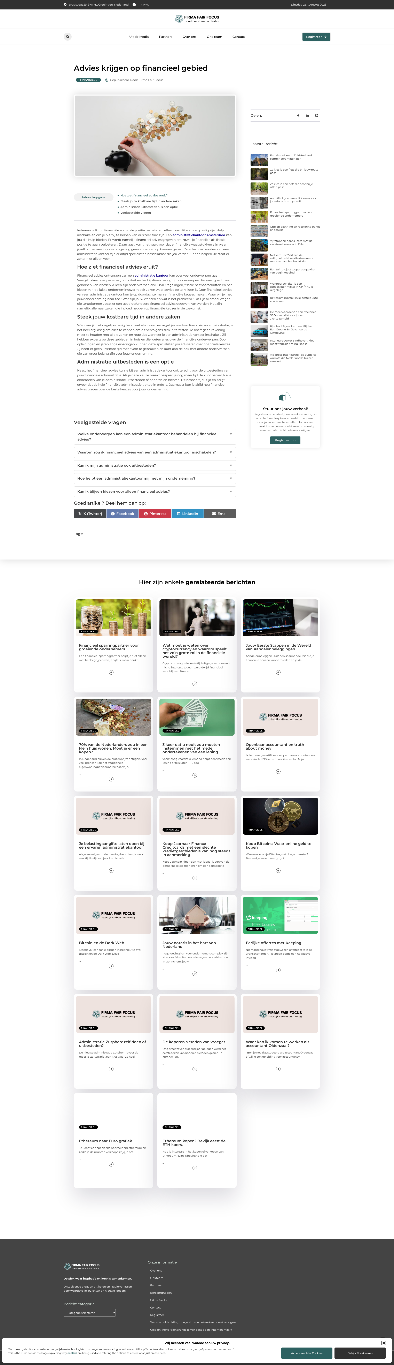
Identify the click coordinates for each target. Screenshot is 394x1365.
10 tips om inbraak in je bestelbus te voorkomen (294, 299)
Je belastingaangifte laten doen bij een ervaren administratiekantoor (111, 845)
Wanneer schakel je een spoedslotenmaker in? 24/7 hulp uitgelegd (291, 287)
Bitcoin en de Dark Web (101, 943)
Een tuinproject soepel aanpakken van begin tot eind (293, 271)
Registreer (157, 1315)
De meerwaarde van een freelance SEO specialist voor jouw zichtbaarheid (293, 315)
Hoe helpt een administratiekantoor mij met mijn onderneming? (155, 478)
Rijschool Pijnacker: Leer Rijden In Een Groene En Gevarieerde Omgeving (292, 329)
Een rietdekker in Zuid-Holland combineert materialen (291, 157)
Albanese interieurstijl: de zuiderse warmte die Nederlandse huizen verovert (293, 358)
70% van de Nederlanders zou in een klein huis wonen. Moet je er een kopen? (113, 748)
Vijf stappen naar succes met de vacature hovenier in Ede (291, 242)
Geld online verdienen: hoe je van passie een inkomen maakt (191, 1329)
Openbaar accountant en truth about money (275, 746)
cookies (72, 1353)
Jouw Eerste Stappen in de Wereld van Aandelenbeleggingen (278, 647)
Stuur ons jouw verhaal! (285, 409)
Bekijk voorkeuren (360, 1353)
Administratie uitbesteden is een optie (149, 207)
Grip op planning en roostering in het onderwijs (295, 228)
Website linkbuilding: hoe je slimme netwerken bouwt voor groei (193, 1322)
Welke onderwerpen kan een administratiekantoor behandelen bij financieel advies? (155, 436)
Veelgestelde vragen (135, 213)
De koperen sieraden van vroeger (194, 1042)
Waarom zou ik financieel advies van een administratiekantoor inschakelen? (155, 452)
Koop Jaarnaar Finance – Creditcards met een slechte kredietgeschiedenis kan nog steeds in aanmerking (196, 849)
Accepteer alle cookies (307, 1353)
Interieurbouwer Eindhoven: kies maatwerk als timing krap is (292, 342)
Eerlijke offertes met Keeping (273, 943)
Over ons (190, 37)
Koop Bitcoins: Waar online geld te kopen (278, 845)
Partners (165, 37)
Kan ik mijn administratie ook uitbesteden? (155, 465)
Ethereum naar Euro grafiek (105, 1141)
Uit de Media (139, 37)
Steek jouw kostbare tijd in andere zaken (151, 201)
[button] (384, 1343)
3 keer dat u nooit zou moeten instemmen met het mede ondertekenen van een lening (191, 748)
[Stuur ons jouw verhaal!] (285, 396)
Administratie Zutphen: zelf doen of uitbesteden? (112, 1044)
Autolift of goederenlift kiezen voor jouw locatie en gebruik (293, 199)
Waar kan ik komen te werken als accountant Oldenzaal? (277, 1044)
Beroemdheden (161, 1292)
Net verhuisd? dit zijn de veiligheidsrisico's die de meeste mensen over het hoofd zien (291, 258)
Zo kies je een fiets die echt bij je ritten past (291, 185)
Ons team (214, 37)
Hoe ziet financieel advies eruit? (144, 195)
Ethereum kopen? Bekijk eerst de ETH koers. (194, 1143)
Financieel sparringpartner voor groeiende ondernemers (291, 214)
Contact (239, 37)
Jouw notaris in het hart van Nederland (189, 945)
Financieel (88, 79)
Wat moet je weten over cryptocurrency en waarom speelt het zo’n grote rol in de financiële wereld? (195, 651)
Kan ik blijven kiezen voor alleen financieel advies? (155, 491)
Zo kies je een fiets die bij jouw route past (294, 171)
